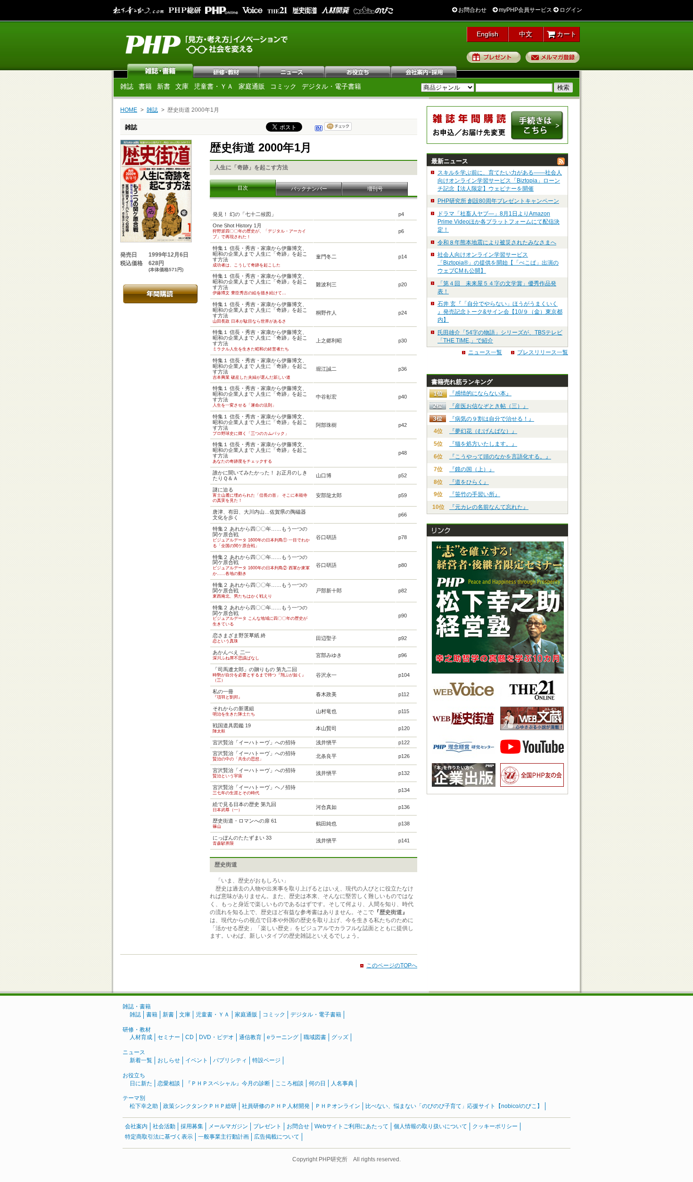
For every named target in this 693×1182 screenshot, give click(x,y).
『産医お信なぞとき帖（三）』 (488, 406)
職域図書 (315, 1037)
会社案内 (424, 71)
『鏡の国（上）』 (472, 469)
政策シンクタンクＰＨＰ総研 (200, 1106)
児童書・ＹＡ (213, 86)
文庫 (182, 86)
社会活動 (164, 1126)
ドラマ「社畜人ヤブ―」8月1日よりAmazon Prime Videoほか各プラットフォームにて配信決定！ (498, 221)
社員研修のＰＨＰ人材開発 (276, 1106)
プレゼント (494, 57)
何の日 (317, 1083)
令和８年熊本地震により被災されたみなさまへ (496, 242)
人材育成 (141, 1037)
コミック (283, 86)
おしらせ (168, 1060)
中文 (525, 34)
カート (566, 34)
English (487, 34)
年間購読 (160, 293)
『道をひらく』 (469, 482)
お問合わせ (472, 10)
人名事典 (342, 1083)
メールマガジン (228, 1126)
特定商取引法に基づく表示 (159, 1136)
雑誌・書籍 (137, 1006)
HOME (128, 110)
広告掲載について (276, 1136)
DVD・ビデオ (216, 1037)
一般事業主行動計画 (223, 1136)
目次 (243, 188)
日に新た (141, 1083)
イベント (196, 1060)
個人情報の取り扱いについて (430, 1126)
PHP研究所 (207, 44)
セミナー (168, 1037)
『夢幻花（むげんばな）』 (483, 431)
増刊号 (375, 188)
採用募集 (192, 1126)
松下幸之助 (144, 1106)
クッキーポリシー (495, 1126)
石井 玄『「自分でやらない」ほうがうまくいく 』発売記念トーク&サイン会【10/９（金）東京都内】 (499, 311)
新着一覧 (141, 1060)
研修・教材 (226, 71)
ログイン (570, 10)
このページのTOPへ (391, 965)
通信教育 (250, 1037)
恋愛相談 (168, 1083)
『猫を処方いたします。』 (483, 444)
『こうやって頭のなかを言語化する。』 (500, 456)
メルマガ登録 (553, 57)
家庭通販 (252, 86)
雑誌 (160, 71)
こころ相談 (289, 1083)
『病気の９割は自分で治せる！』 (491, 419)
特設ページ (266, 1060)
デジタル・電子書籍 (331, 86)
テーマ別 (134, 1098)
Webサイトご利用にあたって (351, 1126)
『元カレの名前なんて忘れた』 (488, 507)
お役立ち (358, 71)
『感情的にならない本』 (480, 393)
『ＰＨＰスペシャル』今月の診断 (227, 1083)
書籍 (145, 86)
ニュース (292, 71)
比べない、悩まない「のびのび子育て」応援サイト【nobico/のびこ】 (454, 1106)
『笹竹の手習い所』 (474, 494)
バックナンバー (309, 188)
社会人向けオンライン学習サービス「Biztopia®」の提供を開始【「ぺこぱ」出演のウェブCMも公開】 (498, 262)
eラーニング (282, 1037)
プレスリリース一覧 (542, 352)
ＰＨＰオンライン (337, 1106)
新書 (163, 86)
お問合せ (298, 1126)
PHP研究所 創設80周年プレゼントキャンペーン (498, 201)
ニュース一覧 (485, 352)
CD (189, 1037)
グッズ (339, 1037)
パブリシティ (230, 1060)
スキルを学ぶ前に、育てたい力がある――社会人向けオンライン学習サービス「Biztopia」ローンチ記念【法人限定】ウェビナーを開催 (499, 180)
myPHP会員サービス (524, 10)
